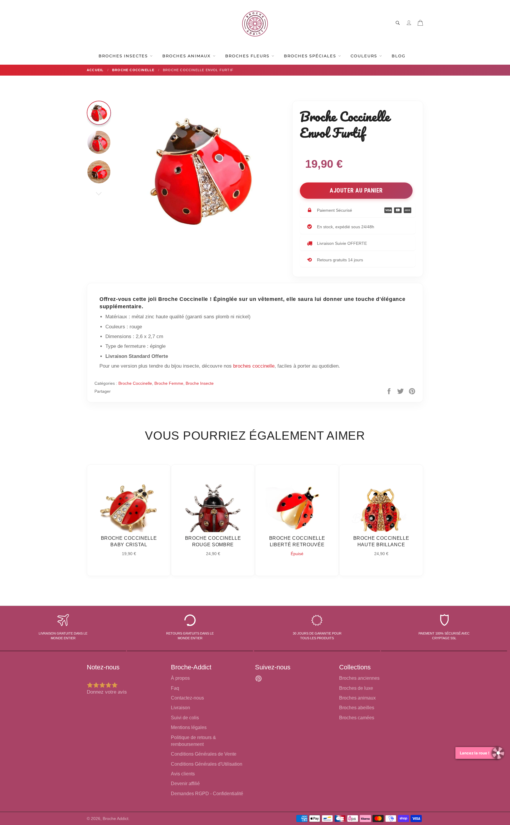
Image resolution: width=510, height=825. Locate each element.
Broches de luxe (356, 688)
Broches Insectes (124, 55)
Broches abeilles (356, 707)
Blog (399, 55)
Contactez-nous (187, 697)
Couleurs (365, 55)
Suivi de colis (185, 717)
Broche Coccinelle (135, 383)
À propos (180, 678)
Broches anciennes (359, 678)
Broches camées (356, 717)
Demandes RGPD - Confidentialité (207, 793)
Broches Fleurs (248, 55)
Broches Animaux (187, 55)
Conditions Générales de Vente (203, 753)
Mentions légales (189, 727)
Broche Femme (168, 383)
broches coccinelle (253, 366)
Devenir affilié (185, 783)
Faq (175, 688)
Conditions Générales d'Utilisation (206, 764)
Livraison (180, 707)
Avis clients (183, 773)
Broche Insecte (200, 383)
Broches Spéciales (311, 55)
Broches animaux (357, 697)
